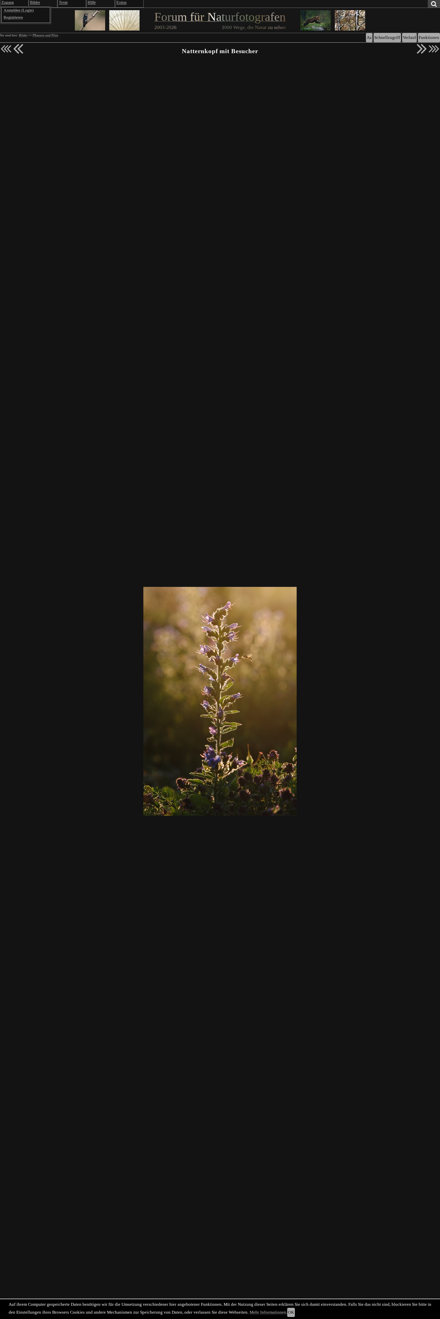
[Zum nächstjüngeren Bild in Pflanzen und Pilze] (18, 49)
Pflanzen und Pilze (45, 35)
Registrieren (13, 17)
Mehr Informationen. (268, 1312)
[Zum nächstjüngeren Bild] (6, 49)
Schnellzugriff (387, 37)
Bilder (23, 35)
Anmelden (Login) (19, 10)
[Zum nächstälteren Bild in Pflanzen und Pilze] (422, 49)
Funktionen (429, 37)
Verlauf (409, 37)
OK (291, 1312)
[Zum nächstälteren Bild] (434, 49)
